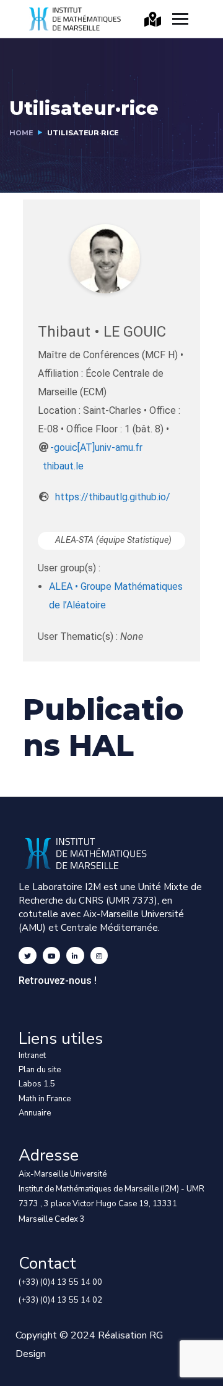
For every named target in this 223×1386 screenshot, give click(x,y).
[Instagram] (99, 956)
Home (21, 133)
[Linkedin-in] (75, 956)
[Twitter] (28, 956)
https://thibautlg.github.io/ (112, 497)
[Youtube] (52, 956)
